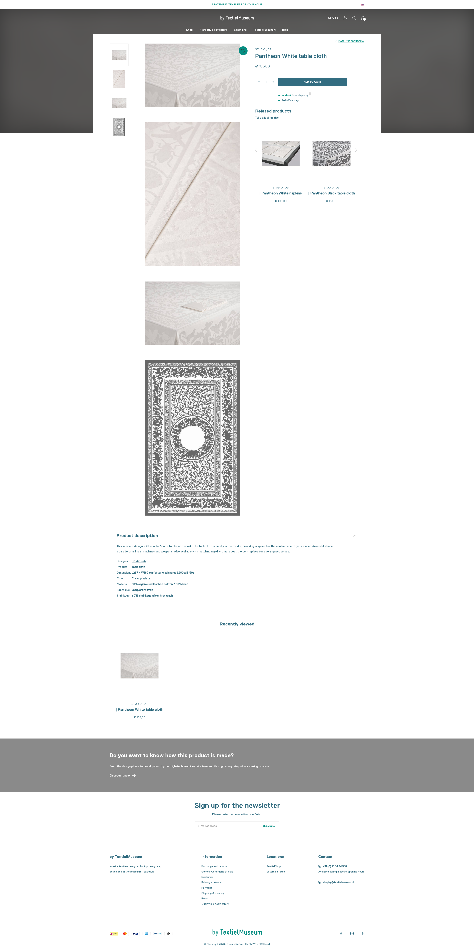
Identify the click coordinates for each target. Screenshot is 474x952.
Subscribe (269, 825)
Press (204, 898)
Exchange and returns (214, 866)
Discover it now (120, 775)
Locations (240, 29)
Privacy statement (212, 882)
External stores (276, 871)
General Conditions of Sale (217, 871)
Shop (189, 29)
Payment (206, 887)
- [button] (259, 82)
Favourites (243, 50)
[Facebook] (341, 933)
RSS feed (264, 944)
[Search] (354, 18)
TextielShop (274, 866)
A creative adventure (213, 29)
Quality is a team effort (215, 903)
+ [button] (273, 82)
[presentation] (256, 150)
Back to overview (351, 41)
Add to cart (312, 81)
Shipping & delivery (212, 893)
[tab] (237, 536)
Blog (285, 29)
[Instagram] (352, 933)
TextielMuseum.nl (264, 29)
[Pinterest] (363, 933)
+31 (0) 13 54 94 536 (335, 866)
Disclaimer (207, 876)
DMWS (252, 944)
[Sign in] (345, 18)
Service (333, 17)
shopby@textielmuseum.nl (338, 882)
